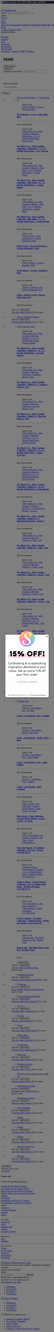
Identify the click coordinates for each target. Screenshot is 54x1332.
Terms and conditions (38, 695)
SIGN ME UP (27, 689)
